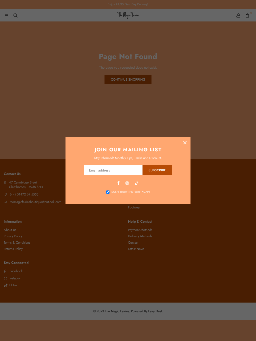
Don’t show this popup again (131, 192)
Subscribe (157, 170)
